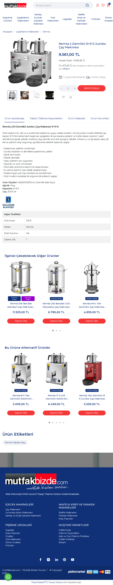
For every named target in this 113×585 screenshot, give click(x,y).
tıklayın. (66, 68)
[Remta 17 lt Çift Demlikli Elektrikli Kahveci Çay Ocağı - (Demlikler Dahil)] (56, 369)
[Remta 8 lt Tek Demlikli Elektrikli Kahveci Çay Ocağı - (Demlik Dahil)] (21, 369)
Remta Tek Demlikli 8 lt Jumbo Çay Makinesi (92, 397)
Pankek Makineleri (68, 515)
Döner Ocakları (13, 542)
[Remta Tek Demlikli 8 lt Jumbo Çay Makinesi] (92, 369)
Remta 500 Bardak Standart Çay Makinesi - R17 (21, 305)
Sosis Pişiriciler (12, 533)
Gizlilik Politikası (66, 539)
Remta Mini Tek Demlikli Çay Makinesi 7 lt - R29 (92, 305)
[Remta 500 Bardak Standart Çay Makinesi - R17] (21, 277)
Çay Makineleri (12, 509)
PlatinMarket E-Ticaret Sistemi (47, 582)
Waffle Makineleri (68, 512)
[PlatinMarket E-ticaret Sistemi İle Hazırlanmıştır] (76, 571)
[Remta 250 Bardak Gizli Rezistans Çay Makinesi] (56, 277)
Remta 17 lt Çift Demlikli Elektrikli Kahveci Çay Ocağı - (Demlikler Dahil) (56, 397)
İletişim (62, 542)
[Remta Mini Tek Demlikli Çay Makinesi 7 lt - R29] (92, 277)
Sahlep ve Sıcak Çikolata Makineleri (23, 515)
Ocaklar (9, 536)
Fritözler (9, 545)
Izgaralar (9, 530)
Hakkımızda (65, 530)
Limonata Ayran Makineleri (19, 512)
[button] (53, 330)
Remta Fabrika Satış (15, 442)
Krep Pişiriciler (66, 518)
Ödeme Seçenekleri (69, 533)
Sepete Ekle (21, 321)
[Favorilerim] (103, 5)
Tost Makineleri (13, 539)
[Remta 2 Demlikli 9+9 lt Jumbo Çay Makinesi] (29, 63)
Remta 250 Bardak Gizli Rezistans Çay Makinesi (56, 305)
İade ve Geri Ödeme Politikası (74, 536)
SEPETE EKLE (91, 88)
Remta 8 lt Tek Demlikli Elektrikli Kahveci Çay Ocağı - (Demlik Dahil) (21, 397)
